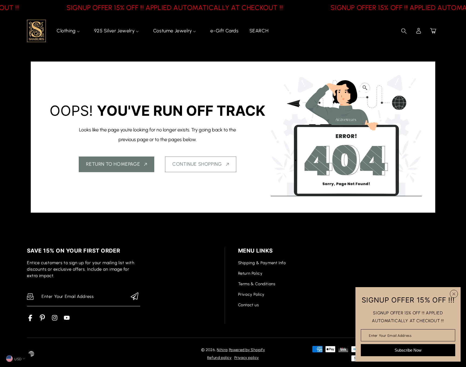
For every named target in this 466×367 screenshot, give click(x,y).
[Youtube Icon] (66, 319)
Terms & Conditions (256, 283)
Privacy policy (246, 357)
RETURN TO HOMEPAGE (113, 164)
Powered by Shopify (247, 350)
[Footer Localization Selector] (31, 354)
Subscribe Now (408, 350)
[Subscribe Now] (134, 296)
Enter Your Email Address (390, 335)
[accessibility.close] (454, 294)
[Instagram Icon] (54, 319)
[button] (433, 31)
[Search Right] (404, 31)
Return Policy (250, 273)
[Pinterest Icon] (42, 319)
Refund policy (219, 357)
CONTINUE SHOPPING (197, 164)
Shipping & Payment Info (262, 262)
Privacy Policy (251, 294)
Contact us (248, 305)
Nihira (222, 350)
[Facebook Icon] (30, 319)
